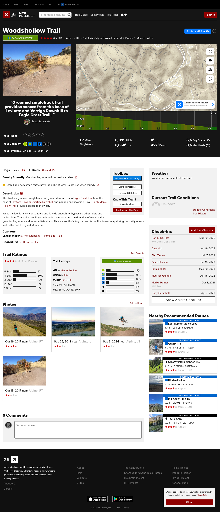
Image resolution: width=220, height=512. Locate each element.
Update (204, 209)
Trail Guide (81, 14)
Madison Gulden (161, 275)
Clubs (80, 482)
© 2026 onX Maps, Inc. (101, 507)
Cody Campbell (161, 292)
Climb (6, 4)
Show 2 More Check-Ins (183, 300)
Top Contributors (134, 467)
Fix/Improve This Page (127, 210)
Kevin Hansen (160, 261)
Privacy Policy (202, 495)
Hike (26, 4)
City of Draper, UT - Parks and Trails (41, 235)
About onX (10, 483)
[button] (6, 70)
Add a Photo (137, 303)
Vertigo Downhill (43, 201)
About (80, 467)
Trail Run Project (181, 472)
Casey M (157, 248)
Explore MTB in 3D (198, 31)
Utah (67, 275)
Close (189, 502)
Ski (51, 4)
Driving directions (127, 186)
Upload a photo (127, 204)
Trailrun (39, 4)
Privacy (126, 507)
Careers (8, 488)
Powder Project (180, 477)
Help (79, 472)
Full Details (137, 253)
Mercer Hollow (145, 38)
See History (199, 213)
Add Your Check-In (202, 230)
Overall (67, 280)
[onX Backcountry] (68, 4)
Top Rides (112, 14)
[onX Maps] (11, 461)
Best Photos (97, 14)
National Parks (180, 482)
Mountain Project (134, 477)
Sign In (211, 14)
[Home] (20, 14)
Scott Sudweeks (41, 121)
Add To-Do (29, 150)
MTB (16, 4)
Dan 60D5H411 (160, 237)
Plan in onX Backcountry (127, 178)
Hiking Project (180, 467)
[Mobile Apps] (124, 14)
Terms (117, 507)
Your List (43, 150)
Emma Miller (159, 268)
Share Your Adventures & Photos (143, 472)
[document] (189, 497)
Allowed (46, 170)
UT (77, 38)
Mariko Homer (160, 282)
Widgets (82, 477)
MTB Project (131, 482)
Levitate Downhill (22, 201)
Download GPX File (127, 193)
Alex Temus (158, 255)
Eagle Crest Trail (82, 198)
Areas (69, 38)
